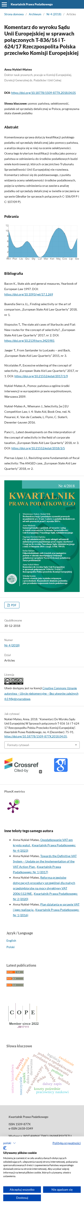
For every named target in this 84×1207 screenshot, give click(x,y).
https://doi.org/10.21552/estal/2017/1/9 (41, 376)
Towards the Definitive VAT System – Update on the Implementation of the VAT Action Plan (45, 861)
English (11, 940)
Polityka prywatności (67, 1143)
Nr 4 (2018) (54, 14)
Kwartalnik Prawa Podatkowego (32, 4)
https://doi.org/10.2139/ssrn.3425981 (29, 340)
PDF (13, 605)
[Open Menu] (4, 4)
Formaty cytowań (18, 745)
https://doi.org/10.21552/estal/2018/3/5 (38, 448)
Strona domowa (14, 14)
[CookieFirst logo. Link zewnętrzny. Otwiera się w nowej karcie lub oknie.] (4, 1148)
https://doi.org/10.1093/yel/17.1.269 (28, 294)
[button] (9, 1143)
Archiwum (35, 14)
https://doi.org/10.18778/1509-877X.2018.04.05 (43, 92)
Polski (10, 947)
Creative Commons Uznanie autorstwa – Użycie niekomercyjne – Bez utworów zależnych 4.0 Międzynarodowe (41, 693)
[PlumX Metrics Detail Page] (13, 807)
